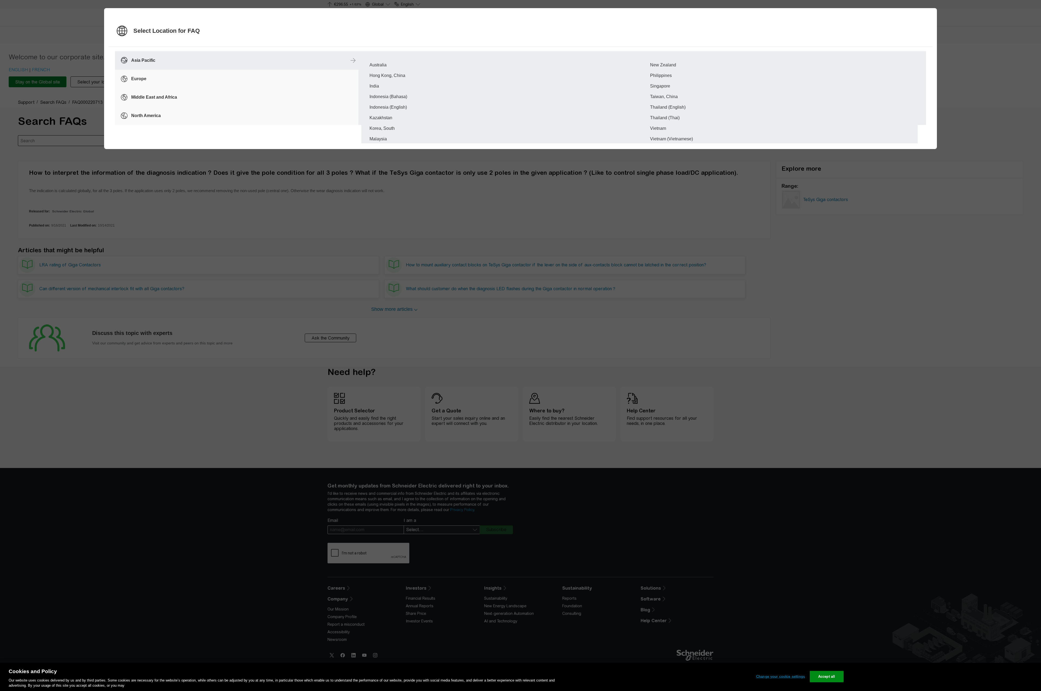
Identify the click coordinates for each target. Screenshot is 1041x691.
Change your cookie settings (780, 676)
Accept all (826, 676)
